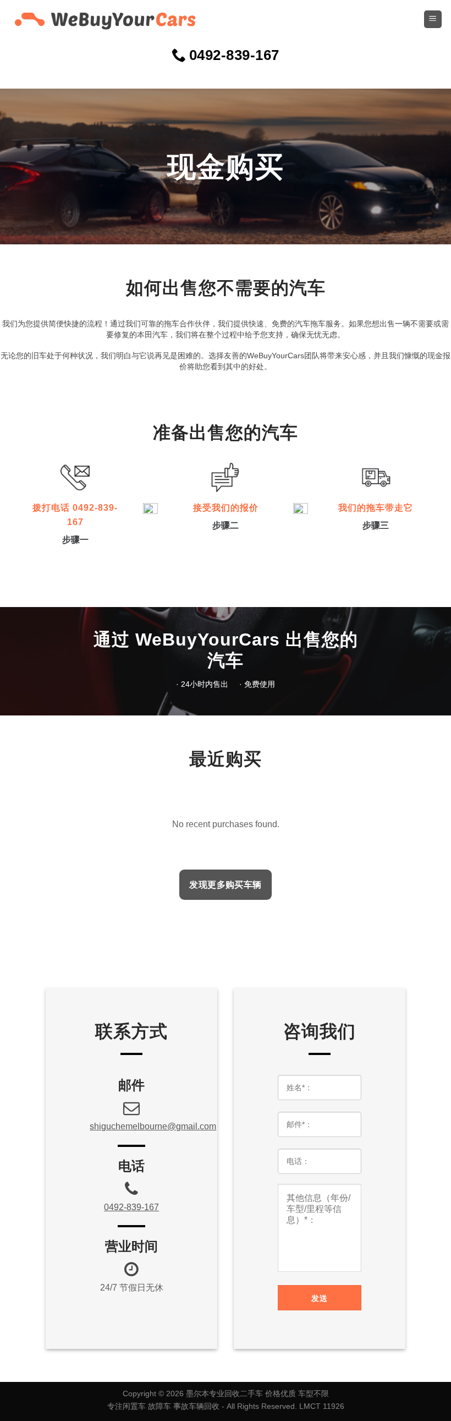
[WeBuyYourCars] (99, 19)
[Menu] (433, 19)
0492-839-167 (131, 1207)
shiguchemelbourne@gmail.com (153, 1126)
